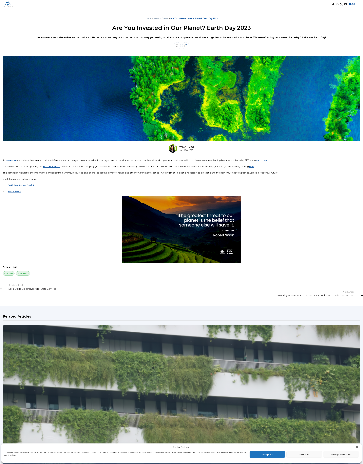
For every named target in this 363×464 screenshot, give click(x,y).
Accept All (267, 454)
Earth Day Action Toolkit (21, 185)
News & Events (161, 18)
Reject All (304, 454)
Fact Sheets (14, 191)
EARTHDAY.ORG (51, 166)
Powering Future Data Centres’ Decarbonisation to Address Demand (315, 295)
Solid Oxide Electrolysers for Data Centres (32, 289)
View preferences (341, 454)
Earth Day (261, 160)
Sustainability (23, 273)
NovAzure (11, 160)
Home (148, 18)
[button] (357, 447)
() (353, 4)
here (251, 166)
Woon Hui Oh (187, 147)
